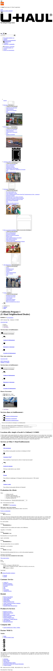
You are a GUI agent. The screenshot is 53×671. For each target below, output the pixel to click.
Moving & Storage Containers (11, 603)
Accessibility (6, 589)
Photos (5, 327)
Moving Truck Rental (8, 596)
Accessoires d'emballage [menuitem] (10, 234)
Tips (4, 587)
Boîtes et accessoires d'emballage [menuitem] (9, 230)
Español (5, 576)
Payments (5, 586)
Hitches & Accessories (8, 612)
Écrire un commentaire (5, 511)
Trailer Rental (6, 599)
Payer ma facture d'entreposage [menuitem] (12, 200)
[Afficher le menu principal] (2, 12)
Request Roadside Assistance (8, 573)
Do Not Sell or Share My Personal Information (13, 663)
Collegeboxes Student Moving (10, 619)
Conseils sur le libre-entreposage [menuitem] (12, 203)
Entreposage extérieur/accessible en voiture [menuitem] (14, 199)
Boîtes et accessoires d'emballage (24, 230)
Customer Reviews (7, 591)
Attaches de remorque (7, 466)
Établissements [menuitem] (7, 41)
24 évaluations (10, 317)
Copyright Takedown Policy (9, 662)
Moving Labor (6, 614)
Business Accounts (7, 611)
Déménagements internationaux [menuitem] (12, 168)
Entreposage (11, 189)
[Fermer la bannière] (1, 1)
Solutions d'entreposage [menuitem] (10, 240)
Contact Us (5, 582)
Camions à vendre (7, 484)
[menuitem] (29, 129)
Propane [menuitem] (5, 292)
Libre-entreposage (7, 448)
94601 (4, 308)
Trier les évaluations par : (6, 500)
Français (5, 575)
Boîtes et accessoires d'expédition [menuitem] (12, 235)
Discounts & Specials (8, 621)
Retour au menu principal (12, 106)
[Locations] (5, 33)
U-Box (16, 161)
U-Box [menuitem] (7, 161)
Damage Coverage (7, 616)
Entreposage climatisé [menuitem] (10, 195)
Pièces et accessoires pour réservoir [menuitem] (13, 301)
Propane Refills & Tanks (8, 617)
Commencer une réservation (11, 129)
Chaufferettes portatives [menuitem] (10, 299)
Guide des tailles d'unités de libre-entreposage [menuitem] (15, 198)
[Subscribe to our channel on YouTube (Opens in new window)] (4, 650)
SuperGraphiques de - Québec (11, 627)
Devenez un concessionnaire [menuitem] (9, 40)
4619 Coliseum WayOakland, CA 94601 (5, 362)
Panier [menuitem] (6, 43)
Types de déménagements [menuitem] (11, 272)
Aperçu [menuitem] (7, 267)
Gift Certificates (6, 620)
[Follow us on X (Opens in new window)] (4, 648)
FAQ (4, 588)
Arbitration (5, 659)
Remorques (10, 105)
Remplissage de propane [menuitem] (10, 295)
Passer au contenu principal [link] (6, 10)
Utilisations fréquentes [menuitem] (10, 167)
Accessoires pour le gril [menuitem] (10, 296)
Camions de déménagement (9, 340)
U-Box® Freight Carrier (8, 637)
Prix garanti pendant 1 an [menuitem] (8, 37)
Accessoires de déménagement (9, 353)
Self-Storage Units (7, 604)
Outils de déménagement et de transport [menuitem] (14, 237)
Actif (2, 9)
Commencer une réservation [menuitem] (11, 107)
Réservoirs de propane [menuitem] (10, 300)
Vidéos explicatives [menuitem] (10, 109)
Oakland (5, 307)
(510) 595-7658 (4, 322)
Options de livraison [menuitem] (10, 165)
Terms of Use (6, 661)
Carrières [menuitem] (5, 39)
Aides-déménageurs (16, 264)
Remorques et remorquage (8, 333)
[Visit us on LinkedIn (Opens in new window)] (4, 646)
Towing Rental (6, 600)
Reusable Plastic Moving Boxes (10, 605)
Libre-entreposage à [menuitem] (11, 193)
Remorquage (5, 126)
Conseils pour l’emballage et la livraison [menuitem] (15, 169)
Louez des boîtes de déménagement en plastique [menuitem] (15, 241)
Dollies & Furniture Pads (8, 601)
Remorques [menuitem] (5, 105)
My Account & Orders (8, 584)
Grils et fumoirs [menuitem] (9, 298)
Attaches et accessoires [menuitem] (10, 112)
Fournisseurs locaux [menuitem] (10, 268)
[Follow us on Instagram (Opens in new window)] (4, 642)
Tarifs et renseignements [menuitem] (11, 164)
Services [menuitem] (7, 271)
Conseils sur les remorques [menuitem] (11, 110)
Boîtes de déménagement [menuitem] (11, 232)
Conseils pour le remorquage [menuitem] (11, 132)
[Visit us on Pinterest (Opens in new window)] (4, 644)
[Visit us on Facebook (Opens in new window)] (4, 640)
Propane (9, 292)
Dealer (4, 636)
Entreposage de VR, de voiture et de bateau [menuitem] (14, 196)
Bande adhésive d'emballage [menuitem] (11, 239)
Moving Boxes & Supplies (9, 615)
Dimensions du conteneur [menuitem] (11, 172)
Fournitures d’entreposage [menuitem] (11, 204)
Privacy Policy (6, 660)
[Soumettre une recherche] (15, 35)
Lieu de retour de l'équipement (10, 427)
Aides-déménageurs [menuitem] (7, 264)
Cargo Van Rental (7, 598)
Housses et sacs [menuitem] (9, 236)
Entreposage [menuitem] (5, 189)
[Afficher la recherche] (4, 34)
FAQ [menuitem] (7, 111)
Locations (7, 665)
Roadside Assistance (7, 583)
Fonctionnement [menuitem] (9, 270)
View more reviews (5, 558)
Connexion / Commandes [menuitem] (8, 44)
